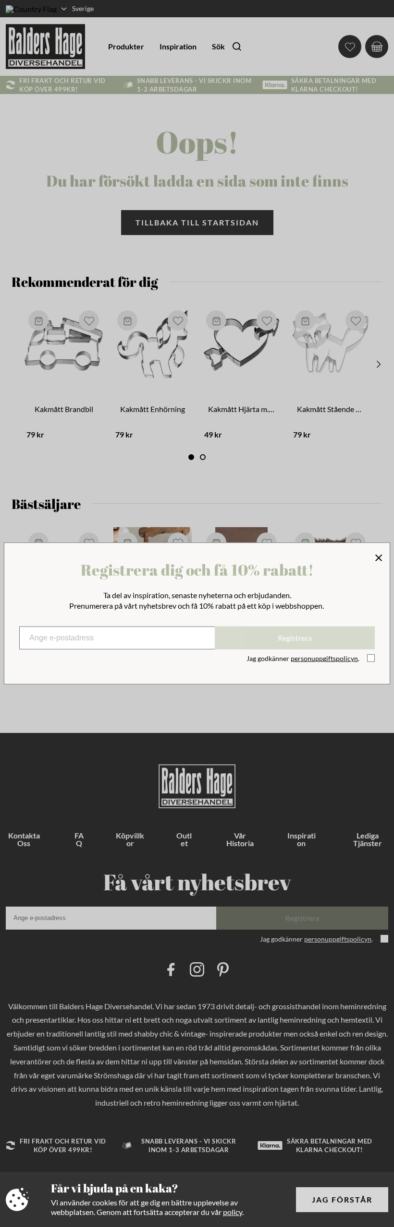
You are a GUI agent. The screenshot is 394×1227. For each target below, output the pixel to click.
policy (232, 1211)
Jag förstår (342, 1199)
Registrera (295, 637)
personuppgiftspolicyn (324, 658)
